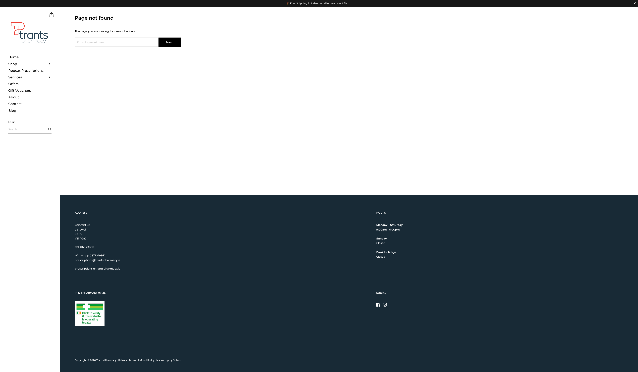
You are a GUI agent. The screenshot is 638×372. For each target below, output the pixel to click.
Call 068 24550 (84, 247)
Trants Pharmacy (106, 360)
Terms (132, 360)
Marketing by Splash (168, 360)
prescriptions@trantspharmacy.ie (97, 260)
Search (169, 42)
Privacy (122, 360)
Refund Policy (146, 360)
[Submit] (50, 129)
